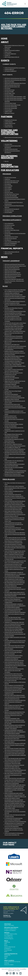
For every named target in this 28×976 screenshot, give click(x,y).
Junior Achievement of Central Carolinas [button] (12, 962)
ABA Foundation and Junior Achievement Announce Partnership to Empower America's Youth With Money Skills (15, 507)
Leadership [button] (7, 942)
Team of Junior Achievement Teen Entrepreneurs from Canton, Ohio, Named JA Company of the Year (15, 679)
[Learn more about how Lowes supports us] (14, 857)
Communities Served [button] (9, 947)
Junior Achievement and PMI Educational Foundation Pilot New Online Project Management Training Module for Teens (15, 503)
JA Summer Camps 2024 (11, 106)
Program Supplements (12, 220)
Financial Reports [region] (8, 938)
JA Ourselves (8, 184)
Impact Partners (9, 126)
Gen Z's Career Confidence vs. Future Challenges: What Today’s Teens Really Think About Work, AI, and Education (14, 326)
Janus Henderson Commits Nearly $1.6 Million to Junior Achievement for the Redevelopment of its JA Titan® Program (15, 687)
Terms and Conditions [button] (7, 969)
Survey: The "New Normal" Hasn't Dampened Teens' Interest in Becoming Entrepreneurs (14, 619)
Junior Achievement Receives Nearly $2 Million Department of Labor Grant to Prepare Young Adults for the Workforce (15, 579)
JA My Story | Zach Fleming (11, 437)
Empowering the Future (11, 422)
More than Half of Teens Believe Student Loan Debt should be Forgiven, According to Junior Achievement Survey (15, 697)
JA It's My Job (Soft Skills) (11, 195)
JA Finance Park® (9, 91)
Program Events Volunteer (11, 149)
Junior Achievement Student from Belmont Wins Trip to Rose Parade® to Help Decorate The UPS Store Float (14, 629)
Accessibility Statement (10, 53)
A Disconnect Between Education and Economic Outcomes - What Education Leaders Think (14, 281)
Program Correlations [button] (9, 930)
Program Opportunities (9, 165)
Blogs (5, 286)
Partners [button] (6, 932)
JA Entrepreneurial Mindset (11, 197)
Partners (6, 116)
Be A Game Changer (10, 442)
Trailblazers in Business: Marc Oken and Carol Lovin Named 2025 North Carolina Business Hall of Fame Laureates (14, 624)
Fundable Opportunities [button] (10, 934)
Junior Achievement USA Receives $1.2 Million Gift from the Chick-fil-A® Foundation (14, 670)
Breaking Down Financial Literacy (13, 474)
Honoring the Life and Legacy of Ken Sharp (15, 323)
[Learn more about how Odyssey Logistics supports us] (14, 880)
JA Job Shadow (8, 212)
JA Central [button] (17, 970)
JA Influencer (8, 240)
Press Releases (9, 479)
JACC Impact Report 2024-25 (12, 57)
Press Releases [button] (8, 950)
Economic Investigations (11, 243)
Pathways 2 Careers (9, 113)
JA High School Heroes (10, 177)
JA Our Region (8, 189)
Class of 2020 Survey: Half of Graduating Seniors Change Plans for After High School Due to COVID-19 (15, 488)
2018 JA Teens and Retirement (12, 269)
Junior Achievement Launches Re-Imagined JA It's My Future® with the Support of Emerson (14, 524)
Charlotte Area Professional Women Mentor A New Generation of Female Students (14, 830)
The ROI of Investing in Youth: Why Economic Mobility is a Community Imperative (13, 319)
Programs (7, 174)
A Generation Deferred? (10, 384)
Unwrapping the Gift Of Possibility (13, 396)
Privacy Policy (8, 52)
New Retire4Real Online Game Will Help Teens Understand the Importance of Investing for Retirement (15, 584)
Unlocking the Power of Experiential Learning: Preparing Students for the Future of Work (14, 338)
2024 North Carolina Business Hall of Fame (15, 80)
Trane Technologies (9, 379)
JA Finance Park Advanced (11, 182)
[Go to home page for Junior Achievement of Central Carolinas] (9, 4)
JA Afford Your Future (10, 245)
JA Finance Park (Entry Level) (12, 180)
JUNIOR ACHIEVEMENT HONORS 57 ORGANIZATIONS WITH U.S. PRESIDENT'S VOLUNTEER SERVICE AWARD (15, 732)
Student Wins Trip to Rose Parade (13, 391)
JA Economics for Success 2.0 (12, 209)
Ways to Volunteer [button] (9, 925)
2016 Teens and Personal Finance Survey (15, 264)
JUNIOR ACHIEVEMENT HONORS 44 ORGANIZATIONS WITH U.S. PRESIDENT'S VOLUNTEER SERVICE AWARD (15, 605)
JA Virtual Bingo (8, 109)
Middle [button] (6, 956)
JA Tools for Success (9, 225)
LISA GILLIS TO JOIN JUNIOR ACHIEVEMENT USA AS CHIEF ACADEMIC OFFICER (15, 811)
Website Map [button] (11, 970)
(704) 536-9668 (7, 916)
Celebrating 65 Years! (10, 376)
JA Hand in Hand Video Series (12, 230)
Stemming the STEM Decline (12, 377)
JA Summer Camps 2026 (11, 108)
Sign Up (6, 161)
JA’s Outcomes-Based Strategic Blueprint (15, 301)
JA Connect (7, 88)
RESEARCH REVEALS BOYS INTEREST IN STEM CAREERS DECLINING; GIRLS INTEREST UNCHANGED (15, 727)
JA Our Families (8, 185)
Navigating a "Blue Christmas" (12, 399)
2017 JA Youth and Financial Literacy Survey (15, 266)
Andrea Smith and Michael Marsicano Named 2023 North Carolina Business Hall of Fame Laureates (15, 634)
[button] (7, 973)
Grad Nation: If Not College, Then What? (14, 362)
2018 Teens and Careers (10, 271)
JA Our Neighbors (9, 223)
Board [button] (5, 945)
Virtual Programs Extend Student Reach (14, 475)
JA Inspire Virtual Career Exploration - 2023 (15, 96)
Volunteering (9, 141)
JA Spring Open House (10, 103)
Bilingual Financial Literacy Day (12, 86)
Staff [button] (5, 943)
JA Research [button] (7, 948)
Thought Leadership (11, 261)
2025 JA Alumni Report (10, 277)
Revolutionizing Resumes (11, 417)
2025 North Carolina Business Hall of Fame (15, 83)
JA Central (7, 48)
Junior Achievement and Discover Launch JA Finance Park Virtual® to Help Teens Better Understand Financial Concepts (15, 552)
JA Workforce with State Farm (12, 344)
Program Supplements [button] (10, 928)
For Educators (10, 170)
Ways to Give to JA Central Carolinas (13, 137)
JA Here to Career (9, 95)
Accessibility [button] (23, 969)
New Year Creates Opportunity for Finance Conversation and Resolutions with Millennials (15, 775)
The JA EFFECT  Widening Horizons (13, 444)
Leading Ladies (8, 111)
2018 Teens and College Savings (12, 272)
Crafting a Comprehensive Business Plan (14, 397)
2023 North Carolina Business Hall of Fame (15, 78)
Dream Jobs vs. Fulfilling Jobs (12, 386)
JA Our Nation (8, 187)
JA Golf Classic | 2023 (10, 93)
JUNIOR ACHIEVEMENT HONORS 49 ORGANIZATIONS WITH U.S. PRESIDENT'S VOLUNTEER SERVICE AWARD (15, 574)
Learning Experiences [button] (10, 953)
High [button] (5, 958)
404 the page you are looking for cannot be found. (13, 26)
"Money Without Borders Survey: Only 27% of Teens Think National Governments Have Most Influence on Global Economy (15, 539)
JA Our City (7, 190)
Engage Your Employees (11, 120)
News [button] (5, 951)
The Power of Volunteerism (11, 394)
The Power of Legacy (10, 354)
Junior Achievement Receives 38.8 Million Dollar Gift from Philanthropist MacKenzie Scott (15, 534)
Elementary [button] (7, 955)
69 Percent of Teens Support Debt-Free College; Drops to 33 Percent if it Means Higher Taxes (14, 519)
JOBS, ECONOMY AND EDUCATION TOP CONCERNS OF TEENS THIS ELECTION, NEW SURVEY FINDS (15, 806)
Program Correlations (12, 216)
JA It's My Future (9, 192)
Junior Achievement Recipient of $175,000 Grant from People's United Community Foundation (15, 745)
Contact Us (7, 55)
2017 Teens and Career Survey (12, 267)
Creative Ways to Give (10, 123)
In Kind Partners (9, 121)
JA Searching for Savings (11, 238)
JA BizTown (7, 179)
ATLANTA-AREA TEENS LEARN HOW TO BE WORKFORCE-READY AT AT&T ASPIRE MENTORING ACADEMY (15, 594)
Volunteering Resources (9, 157)
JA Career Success (9, 210)
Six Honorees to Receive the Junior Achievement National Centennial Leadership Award (13, 692)
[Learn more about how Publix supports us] (14, 888)
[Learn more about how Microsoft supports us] (14, 865)
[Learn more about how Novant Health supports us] (14, 873)
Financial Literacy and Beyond (12, 293)
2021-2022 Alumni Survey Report (13, 276)
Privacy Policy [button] (16, 969)
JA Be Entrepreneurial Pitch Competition (15, 67)
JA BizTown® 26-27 (9, 69)
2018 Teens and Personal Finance (13, 274)
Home (4, 38)
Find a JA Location (9, 964)
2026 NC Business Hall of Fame (12, 85)
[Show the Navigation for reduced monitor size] (25, 4)
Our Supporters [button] (8, 935)
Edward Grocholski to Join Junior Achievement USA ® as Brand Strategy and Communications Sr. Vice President (15, 770)
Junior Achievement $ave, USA (12, 241)
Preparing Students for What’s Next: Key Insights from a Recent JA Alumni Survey (15, 304)
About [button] (6, 940)
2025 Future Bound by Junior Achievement (15, 346)
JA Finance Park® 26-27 (10, 71)
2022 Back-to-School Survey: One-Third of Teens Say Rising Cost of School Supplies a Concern (15, 454)
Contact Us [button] (6, 915)
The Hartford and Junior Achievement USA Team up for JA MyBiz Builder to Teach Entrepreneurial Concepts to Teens (15, 562)
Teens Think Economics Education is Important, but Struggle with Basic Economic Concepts (13, 652)
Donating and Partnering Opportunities (9, 132)
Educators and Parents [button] (11, 927)
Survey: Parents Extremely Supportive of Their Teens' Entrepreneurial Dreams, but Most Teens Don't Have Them (15, 737)
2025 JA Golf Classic (9, 81)
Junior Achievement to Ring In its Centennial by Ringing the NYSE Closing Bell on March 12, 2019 (14, 529)
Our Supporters (8, 125)
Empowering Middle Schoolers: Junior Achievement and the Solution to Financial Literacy (15, 412)
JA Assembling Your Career (11, 236)
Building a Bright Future (10, 416)
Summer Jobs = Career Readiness (13, 364)
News (4, 257)
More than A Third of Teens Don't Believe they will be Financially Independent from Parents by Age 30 (15, 547)
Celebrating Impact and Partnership (13, 294)
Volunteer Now (8, 144)
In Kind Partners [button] (8, 937)
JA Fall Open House (9, 90)
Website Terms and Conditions (12, 50)
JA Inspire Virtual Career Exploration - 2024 (15, 98)
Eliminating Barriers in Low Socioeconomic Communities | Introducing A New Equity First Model (15, 642)
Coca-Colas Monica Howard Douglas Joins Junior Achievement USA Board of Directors (15, 702)
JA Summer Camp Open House (12, 105)
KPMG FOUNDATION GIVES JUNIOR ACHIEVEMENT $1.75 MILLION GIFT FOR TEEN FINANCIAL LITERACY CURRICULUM (15, 795)
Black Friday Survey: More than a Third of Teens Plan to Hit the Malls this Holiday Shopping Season (15, 647)
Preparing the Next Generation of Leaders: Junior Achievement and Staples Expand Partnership (15, 298)
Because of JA (8, 392)
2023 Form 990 (8, 253)
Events (5, 60)
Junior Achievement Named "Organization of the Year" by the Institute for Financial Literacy (15, 614)
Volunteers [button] (7, 924)
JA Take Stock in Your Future (12, 194)
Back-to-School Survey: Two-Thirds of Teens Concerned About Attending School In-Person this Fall (15, 557)
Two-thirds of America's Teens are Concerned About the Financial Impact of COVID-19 (15, 589)
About (5, 42)
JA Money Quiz (8, 226)
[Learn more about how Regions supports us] (14, 896)
